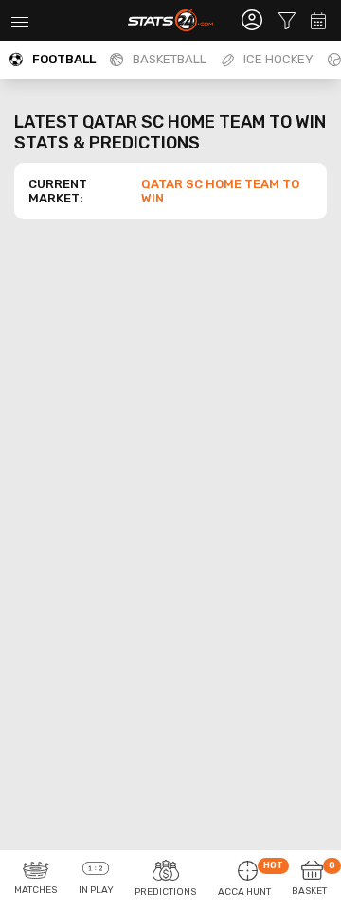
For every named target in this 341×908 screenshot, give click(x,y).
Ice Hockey (278, 59)
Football (64, 59)
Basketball (169, 59)
